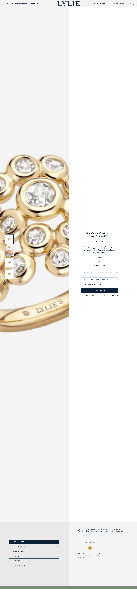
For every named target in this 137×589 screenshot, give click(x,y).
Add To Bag (99, 290)
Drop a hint (89, 295)
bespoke (34, 3)
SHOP (6, 3)
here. (80, 560)
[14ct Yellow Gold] (99, 261)
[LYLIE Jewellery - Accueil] (68, 3)
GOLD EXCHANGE (98, 3)
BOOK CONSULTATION (117, 3)
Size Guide (114, 295)
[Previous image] (9, 232)
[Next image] (9, 281)
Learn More (82, 536)
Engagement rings (19, 3)
